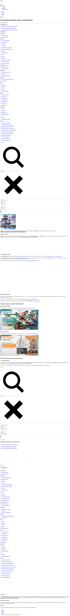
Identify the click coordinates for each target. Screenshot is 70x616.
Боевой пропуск (4, 42)
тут (38, 260)
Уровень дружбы (5, 52)
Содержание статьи (4, 24)
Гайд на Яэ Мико (5, 37)
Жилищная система (5, 66)
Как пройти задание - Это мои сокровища (9, 129)
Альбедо (20, 258)
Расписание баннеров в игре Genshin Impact (9, 448)
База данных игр (5, 9)
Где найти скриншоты (5, 63)
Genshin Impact (2, 17)
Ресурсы (3, 117)
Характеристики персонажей (7, 47)
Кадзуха (21, 308)
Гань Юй (24, 258)
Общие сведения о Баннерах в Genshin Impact (10, 26)
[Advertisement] (31, 245)
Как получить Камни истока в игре (8, 128)
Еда (2, 115)
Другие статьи (3, 31)
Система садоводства (5, 68)
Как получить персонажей (6, 135)
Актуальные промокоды (6, 40)
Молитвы (2, 300)
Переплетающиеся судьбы (32, 299)
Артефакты (4, 110)
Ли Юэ (3, 87)
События (3, 44)
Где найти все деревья (5, 138)
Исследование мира (5, 91)
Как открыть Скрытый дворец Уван (8, 126)
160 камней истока (37, 300)
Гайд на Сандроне (5, 35)
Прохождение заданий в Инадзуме (8, 79)
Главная (3, 7)
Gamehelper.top (3, 5)
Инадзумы (32, 308)
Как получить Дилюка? (6, 122)
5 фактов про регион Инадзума (7, 124)
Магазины (3, 58)
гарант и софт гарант (30, 260)
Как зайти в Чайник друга (6, 140)
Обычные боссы (4, 98)
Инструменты (4, 112)
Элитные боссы (4, 100)
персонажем (15, 308)
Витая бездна (4, 105)
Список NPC (4, 73)
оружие (25, 256)
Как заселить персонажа (6, 136)
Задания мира (4, 80)
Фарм (3, 54)
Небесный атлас (36, 333)
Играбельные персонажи (6, 72)
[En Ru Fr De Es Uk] (1, 1)
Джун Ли (17, 258)
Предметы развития (5, 114)
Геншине (45, 230)
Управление (4, 45)
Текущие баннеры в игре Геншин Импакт (9, 28)
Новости (3, 8)
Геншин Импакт (23, 230)
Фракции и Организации (6, 75)
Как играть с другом (5, 61)
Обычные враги (4, 96)
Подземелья (4, 103)
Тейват (3, 84)
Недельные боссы (5, 101)
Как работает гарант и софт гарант (8, 133)
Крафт (3, 56)
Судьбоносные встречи (58, 256)
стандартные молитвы (49, 256)
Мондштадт (4, 86)
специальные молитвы (23, 299)
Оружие (3, 108)
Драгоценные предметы (6, 119)
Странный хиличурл (5, 94)
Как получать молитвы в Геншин (7, 131)
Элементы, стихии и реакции (7, 49)
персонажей (21, 256)
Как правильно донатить (6, 59)
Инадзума (3, 89)
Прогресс (3, 51)
